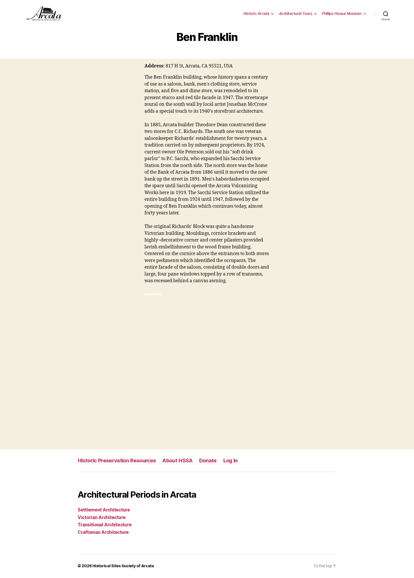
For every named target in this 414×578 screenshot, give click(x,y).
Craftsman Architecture (103, 532)
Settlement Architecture (104, 510)
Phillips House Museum (342, 13)
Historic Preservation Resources (117, 460)
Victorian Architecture (102, 517)
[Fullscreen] (157, 294)
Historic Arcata (256, 13)
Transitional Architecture (105, 524)
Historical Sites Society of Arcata (123, 566)
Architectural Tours (295, 13)
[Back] (148, 294)
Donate (208, 460)
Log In (230, 460)
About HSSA (177, 460)
